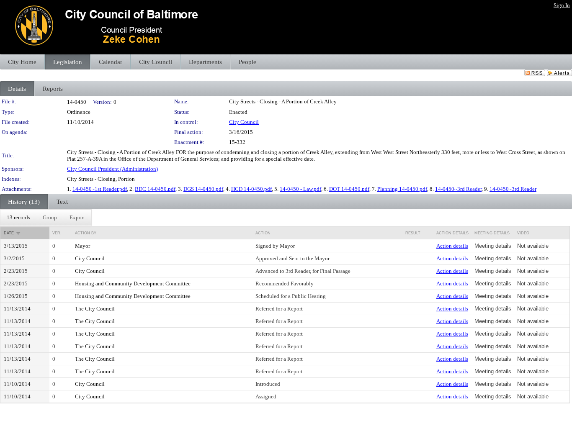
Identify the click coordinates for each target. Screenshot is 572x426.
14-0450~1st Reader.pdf (99, 189)
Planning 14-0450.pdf (402, 189)
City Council (244, 122)
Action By (85, 233)
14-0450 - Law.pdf (300, 189)
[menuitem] (18, 218)
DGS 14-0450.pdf (203, 189)
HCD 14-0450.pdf (251, 189)
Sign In (562, 5)
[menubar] (46, 217)
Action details (452, 246)
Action (263, 233)
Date (9, 233)
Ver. (57, 233)
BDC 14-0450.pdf (155, 189)
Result (412, 233)
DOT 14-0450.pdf (349, 189)
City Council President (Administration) (112, 169)
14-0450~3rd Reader (458, 189)
